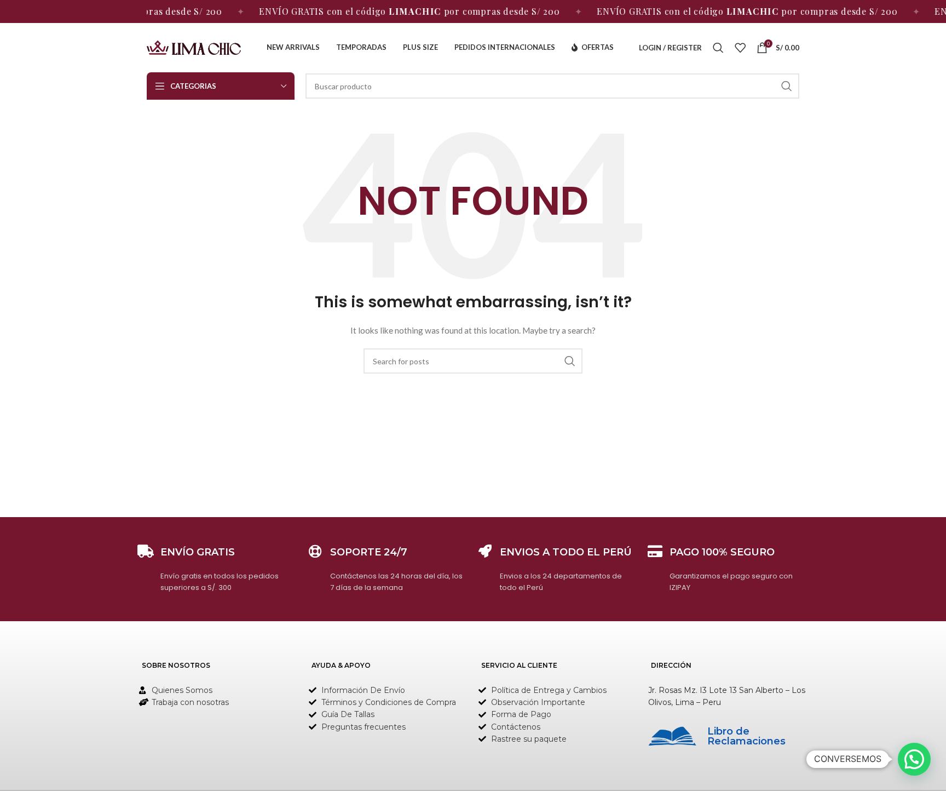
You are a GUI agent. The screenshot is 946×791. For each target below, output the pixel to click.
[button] (914, 759)
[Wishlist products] (740, 48)
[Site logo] (194, 46)
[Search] (718, 48)
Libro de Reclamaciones (746, 736)
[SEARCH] (786, 86)
